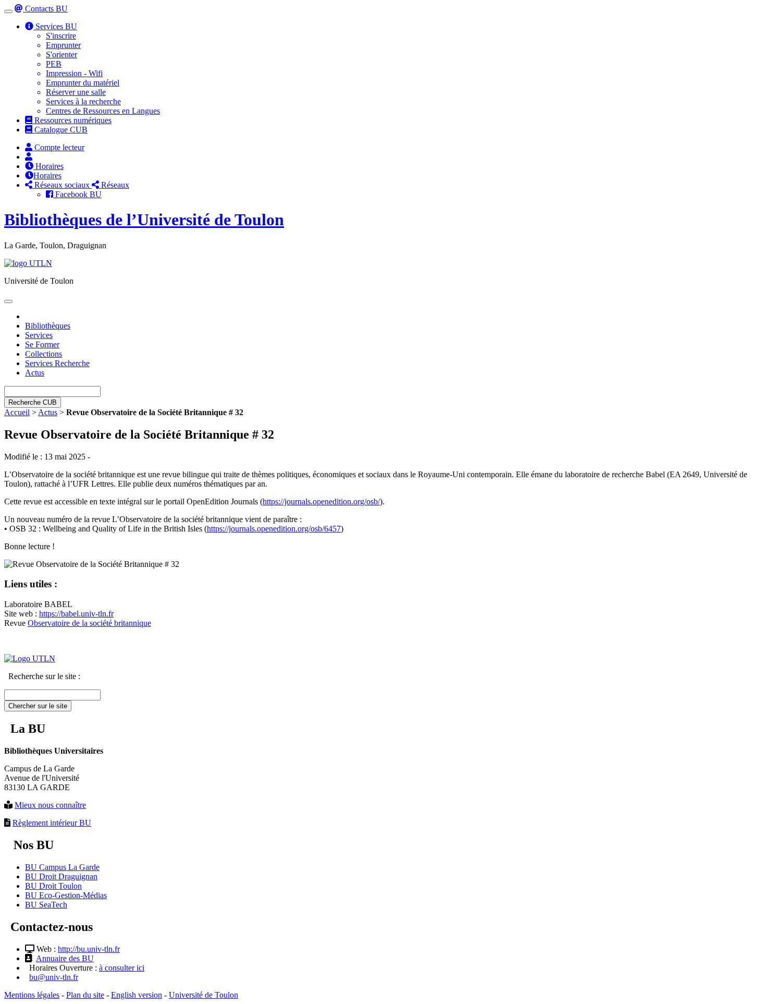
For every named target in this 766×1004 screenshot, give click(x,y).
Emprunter (63, 45)
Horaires (48, 166)
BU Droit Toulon (53, 885)
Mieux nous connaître (50, 805)
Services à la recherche (83, 101)
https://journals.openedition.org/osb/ (321, 501)
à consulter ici (121, 967)
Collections (43, 353)
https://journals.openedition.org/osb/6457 (274, 528)
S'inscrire (61, 35)
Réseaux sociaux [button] (62, 184)
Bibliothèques (47, 325)
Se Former (42, 344)
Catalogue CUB (60, 129)
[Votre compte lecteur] (28, 156)
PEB (53, 63)
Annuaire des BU (65, 958)
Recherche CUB (32, 402)
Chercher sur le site (37, 706)
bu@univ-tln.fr (53, 977)
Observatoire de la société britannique (89, 623)
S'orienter (61, 54)
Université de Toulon (203, 994)
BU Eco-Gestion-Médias (66, 895)
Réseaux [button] (114, 184)
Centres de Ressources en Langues (103, 110)
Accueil (17, 412)
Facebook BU (77, 194)
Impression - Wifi (74, 73)
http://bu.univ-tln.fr (89, 949)
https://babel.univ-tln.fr (76, 613)
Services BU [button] (55, 26)
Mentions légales (31, 994)
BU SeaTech (46, 904)
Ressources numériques (72, 120)
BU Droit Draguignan (61, 876)
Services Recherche (57, 363)
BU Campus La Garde (62, 867)
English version (136, 994)
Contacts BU (45, 8)
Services (39, 335)
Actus (34, 372)
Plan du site (85, 994)
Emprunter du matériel (82, 82)
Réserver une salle (76, 92)
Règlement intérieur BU (52, 822)
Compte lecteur (58, 147)
